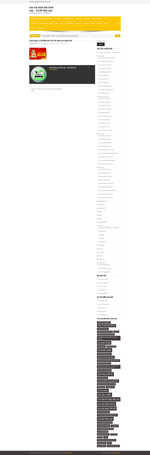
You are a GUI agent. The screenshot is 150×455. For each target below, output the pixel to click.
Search (101, 44)
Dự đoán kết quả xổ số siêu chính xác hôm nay (107, 338)
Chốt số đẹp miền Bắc (103, 329)
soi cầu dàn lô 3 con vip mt (106, 183)
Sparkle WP (117, 453)
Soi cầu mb (58, 18)
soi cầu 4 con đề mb (105, 98)
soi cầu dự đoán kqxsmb (103, 412)
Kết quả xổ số (43, 23)
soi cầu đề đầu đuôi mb (106, 86)
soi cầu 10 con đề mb (105, 109)
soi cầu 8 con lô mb (105, 127)
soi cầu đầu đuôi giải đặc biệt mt (108, 190)
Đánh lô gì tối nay (97, 18)
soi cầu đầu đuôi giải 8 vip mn (107, 160)
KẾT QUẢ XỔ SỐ (69, 23)
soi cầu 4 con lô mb (105, 119)
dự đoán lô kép (104, 343)
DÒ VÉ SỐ (99, 23)
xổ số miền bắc (101, 446)
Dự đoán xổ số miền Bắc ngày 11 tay (104, 363)
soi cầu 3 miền (104, 394)
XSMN (56, 23)
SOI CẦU (93, 23)
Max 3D (102, 234)
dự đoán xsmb (104, 350)
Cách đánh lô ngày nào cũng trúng (105, 331)
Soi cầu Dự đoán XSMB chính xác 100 (107, 415)
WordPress (69, 453)
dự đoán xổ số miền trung (104, 370)
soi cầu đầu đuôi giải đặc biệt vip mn (109, 153)
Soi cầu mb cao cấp (68, 18)
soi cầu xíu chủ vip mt (105, 169)
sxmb (105, 437)
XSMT (62, 23)
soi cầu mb (115, 426)
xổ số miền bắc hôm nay (113, 446)
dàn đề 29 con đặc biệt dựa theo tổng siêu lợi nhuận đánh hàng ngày (46, 90)
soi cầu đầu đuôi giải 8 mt (106, 187)
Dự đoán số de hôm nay (111, 346)
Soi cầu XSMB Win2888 (102, 431)
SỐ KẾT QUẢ (41, 28)
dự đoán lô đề (101, 346)
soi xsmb (100, 437)
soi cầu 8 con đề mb (105, 105)
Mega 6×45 (103, 231)
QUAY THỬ (33, 28)
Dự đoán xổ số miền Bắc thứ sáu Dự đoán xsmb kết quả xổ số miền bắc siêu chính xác (108, 366)
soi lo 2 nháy (113, 434)
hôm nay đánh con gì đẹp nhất (108, 381)
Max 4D (102, 238)
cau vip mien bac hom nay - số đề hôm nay (57, 43)
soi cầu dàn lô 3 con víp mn (107, 150)
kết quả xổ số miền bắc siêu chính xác (106, 384)
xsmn (109, 443)
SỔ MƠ (106, 23)
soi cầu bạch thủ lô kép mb (106, 89)
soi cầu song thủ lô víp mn (106, 157)
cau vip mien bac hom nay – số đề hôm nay (41, 9)
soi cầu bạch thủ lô (106, 404)
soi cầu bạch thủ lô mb (105, 68)
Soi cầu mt (87, 18)
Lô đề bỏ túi (34, 23)
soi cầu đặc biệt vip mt (106, 176)
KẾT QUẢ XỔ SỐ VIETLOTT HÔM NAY (109, 227)
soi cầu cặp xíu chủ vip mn (106, 164)
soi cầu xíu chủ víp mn (105, 135)
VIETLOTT (78, 23)
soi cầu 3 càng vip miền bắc (107, 61)
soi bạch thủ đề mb (105, 112)
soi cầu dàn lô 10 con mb (106, 130)
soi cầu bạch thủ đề (106, 408)
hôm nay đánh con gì (102, 377)
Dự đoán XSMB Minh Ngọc (104, 354)
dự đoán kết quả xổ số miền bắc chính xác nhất (106, 334)
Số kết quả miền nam (105, 272)
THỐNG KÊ (85, 23)
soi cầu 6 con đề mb (105, 102)
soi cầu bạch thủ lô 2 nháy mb (107, 58)
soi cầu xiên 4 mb (104, 82)
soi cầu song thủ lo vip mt (106, 194)
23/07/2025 (40, 43)
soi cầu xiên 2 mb (104, 75)
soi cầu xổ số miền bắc (103, 434)
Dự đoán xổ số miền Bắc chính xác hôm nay (108, 360)
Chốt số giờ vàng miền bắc (104, 322)
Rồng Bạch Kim (110, 387)
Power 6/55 (103, 242)
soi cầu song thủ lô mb (105, 72)
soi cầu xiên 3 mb (104, 79)
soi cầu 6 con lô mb (105, 123)
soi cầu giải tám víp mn (105, 146)
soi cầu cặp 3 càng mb (105, 65)
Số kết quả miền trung (105, 268)
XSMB (51, 23)
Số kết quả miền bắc (105, 265)
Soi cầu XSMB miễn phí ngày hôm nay (105, 429)
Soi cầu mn (78, 18)
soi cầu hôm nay (105, 419)
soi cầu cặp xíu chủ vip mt (106, 197)
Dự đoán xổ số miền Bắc (106, 357)
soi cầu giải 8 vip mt (105, 180)
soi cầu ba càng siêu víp (108, 399)
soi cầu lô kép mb (104, 93)
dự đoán (116, 331)
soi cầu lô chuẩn (103, 426)
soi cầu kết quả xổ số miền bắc (104, 422)
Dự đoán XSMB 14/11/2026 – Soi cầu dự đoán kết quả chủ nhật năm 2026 (60, 35)
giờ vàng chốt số (105, 374)
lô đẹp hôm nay (101, 387)
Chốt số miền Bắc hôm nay (106, 326)
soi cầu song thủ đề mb (106, 116)
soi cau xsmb (103, 390)
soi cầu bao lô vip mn (105, 139)
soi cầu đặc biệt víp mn (106, 143)
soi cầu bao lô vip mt (105, 173)
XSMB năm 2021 (101, 443)
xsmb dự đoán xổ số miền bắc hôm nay (106, 440)
